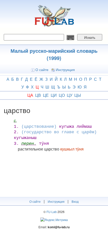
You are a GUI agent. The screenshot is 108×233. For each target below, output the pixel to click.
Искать (89, 37)
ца (30, 95)
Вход (75, 201)
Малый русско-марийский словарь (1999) (54, 54)
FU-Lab (51, 212)
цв (38, 95)
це (46, 95)
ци (54, 95)
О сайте (41, 69)
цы (77, 95)
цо (62, 95)
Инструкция (65, 69)
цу (69, 95)
